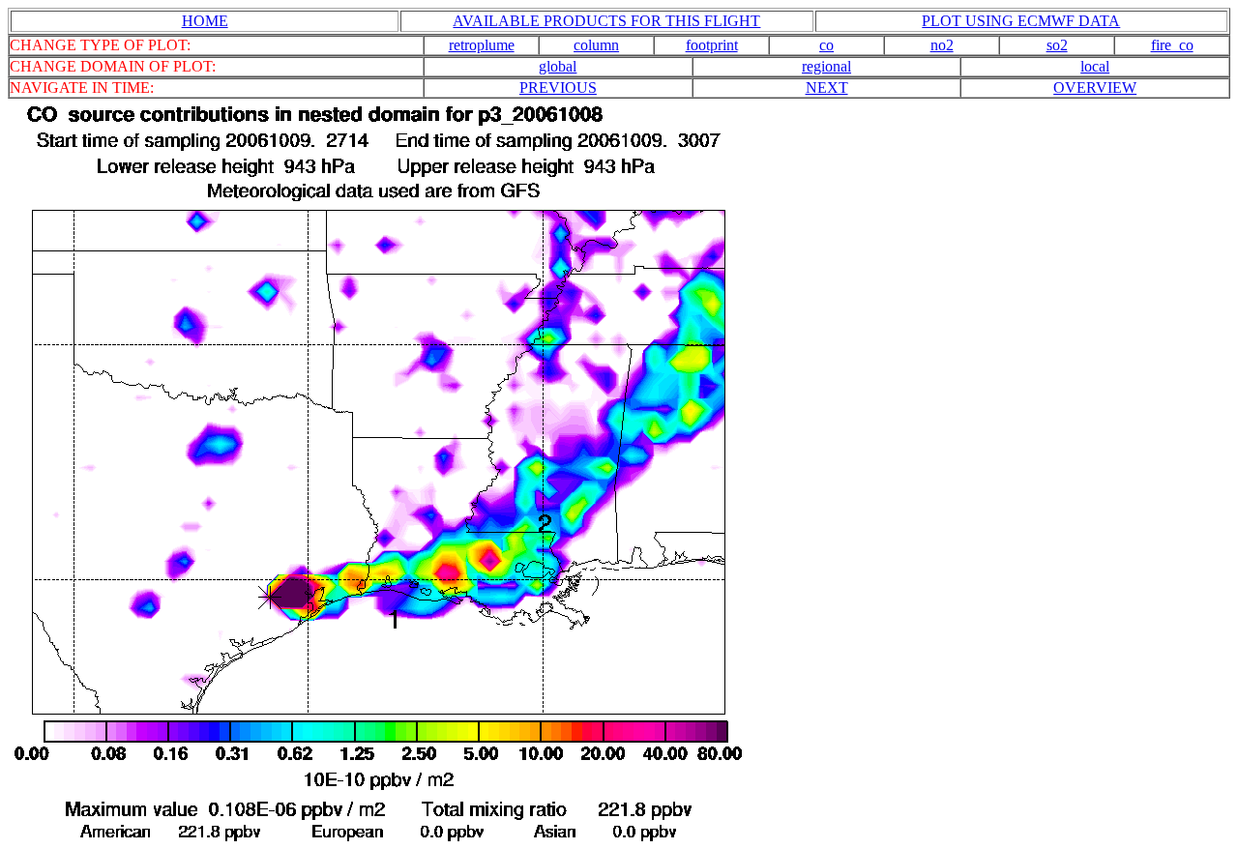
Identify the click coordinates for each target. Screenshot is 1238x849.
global (557, 66)
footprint (712, 45)
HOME (205, 21)
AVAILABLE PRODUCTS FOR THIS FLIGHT (606, 21)
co (826, 45)
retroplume (482, 45)
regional (826, 66)
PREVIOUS (558, 87)
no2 (942, 45)
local (1094, 66)
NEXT (827, 87)
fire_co (1172, 45)
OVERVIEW (1094, 87)
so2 (1057, 45)
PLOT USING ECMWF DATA (1021, 21)
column (596, 45)
